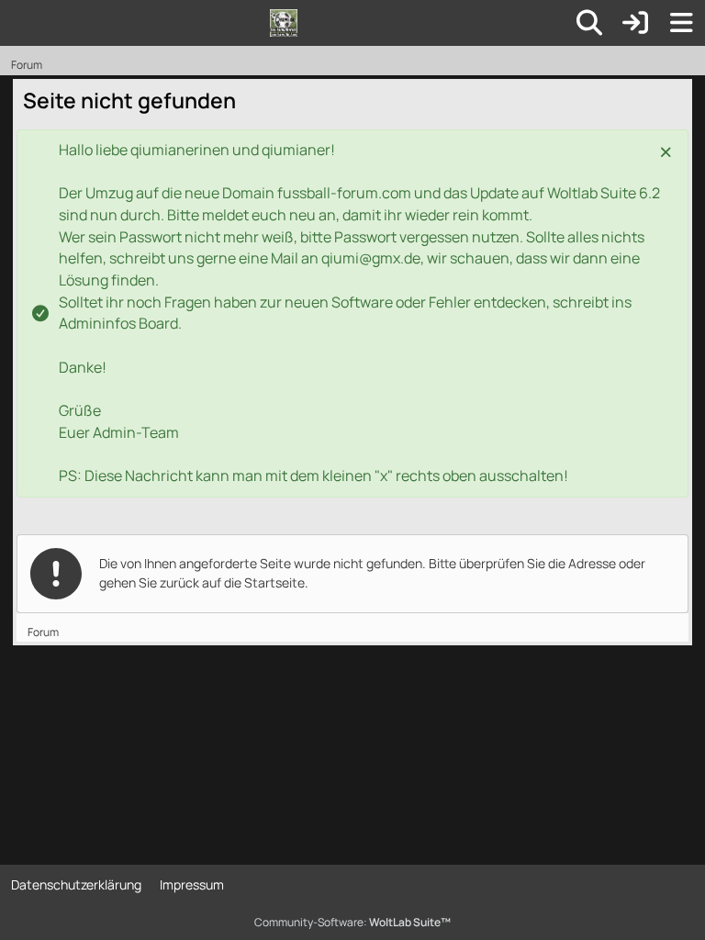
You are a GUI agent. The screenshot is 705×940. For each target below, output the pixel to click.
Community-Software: (352, 922)
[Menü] (681, 23)
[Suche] (589, 23)
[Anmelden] (635, 23)
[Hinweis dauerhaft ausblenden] (667, 151)
